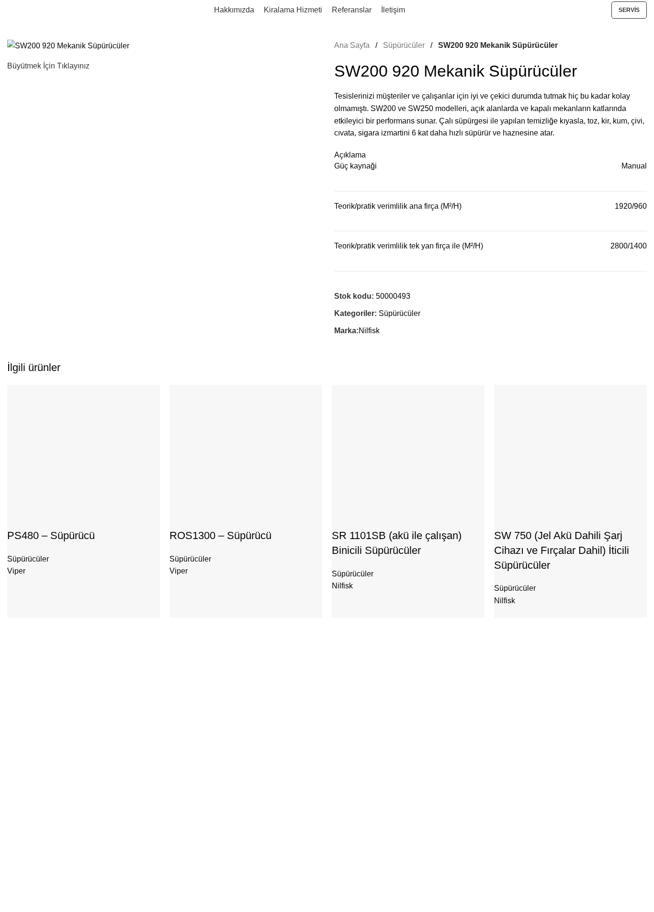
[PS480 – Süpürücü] (79, 456)
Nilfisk (369, 331)
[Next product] (641, 45)
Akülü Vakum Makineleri (43, 719)
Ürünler (23, 703)
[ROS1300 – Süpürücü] (241, 456)
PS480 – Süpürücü (51, 535)
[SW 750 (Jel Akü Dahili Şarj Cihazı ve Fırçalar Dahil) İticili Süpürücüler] (565, 456)
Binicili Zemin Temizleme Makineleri (60, 752)
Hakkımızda (25, 830)
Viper (16, 571)
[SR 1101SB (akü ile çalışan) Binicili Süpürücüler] (403, 456)
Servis (629, 10)
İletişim (17, 863)
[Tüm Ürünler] (629, 45)
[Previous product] (618, 45)
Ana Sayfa (353, 45)
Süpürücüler (405, 45)
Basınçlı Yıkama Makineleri (48, 736)
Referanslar (25, 879)
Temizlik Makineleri (35, 785)
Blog (14, 846)
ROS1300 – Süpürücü (220, 535)
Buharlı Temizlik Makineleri (47, 769)
